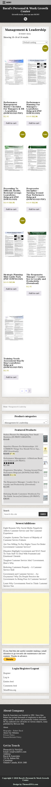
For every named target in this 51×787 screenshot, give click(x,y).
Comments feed (10, 686)
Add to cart (11, 123)
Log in (6, 677)
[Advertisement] (25, 618)
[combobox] (25, 421)
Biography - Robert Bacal (13, 731)
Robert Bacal (26, 34)
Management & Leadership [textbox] (25, 423)
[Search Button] (25, 19)
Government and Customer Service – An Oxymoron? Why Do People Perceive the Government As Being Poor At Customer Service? (25, 576)
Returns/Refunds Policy (12, 737)
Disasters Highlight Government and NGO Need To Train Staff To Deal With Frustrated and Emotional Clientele (24, 553)
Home (5, 407)
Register (6, 673)
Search (6, 510)
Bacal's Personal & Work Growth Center (25, 9)
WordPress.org (9, 690)
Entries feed (8, 681)
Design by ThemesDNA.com (25, 784)
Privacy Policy (9, 735)
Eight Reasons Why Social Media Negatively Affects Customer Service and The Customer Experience (22, 530)
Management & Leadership (25, 30)
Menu (8, 2)
